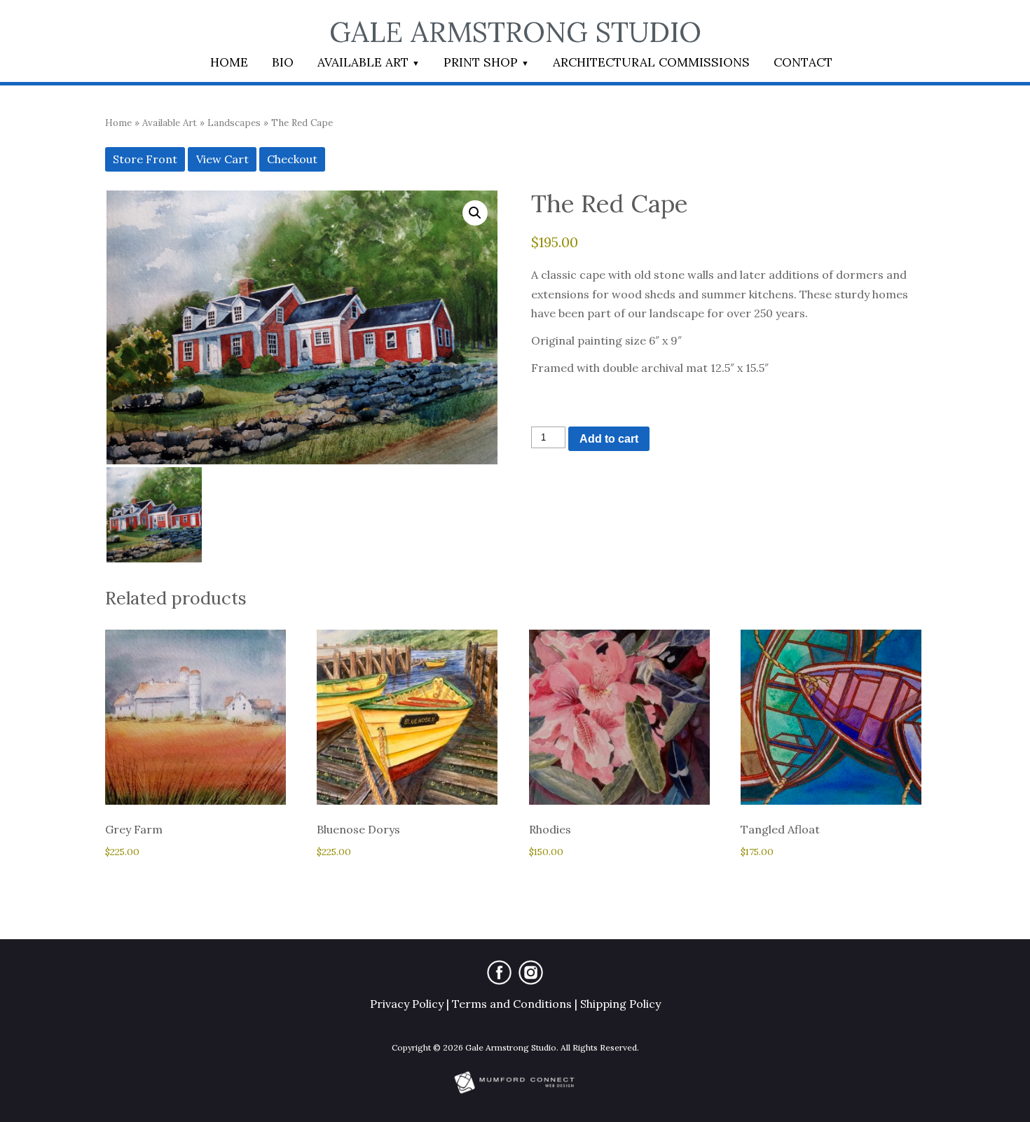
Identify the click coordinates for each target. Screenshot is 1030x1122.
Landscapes (234, 123)
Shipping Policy (620, 1004)
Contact (803, 62)
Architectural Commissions (651, 62)
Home (229, 62)
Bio (283, 62)
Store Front (145, 159)
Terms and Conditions (512, 1004)
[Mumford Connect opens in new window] (515, 1092)
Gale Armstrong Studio (515, 32)
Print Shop (481, 62)
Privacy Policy (407, 1004)
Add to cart (608, 439)
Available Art (362, 62)
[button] (475, 213)
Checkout (292, 159)
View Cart (222, 159)
